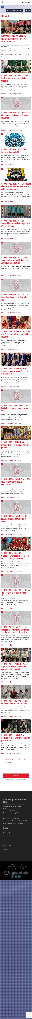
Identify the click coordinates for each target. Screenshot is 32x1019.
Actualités (14, 54)
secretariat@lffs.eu (14, 813)
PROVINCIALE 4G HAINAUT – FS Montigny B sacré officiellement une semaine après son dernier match (15, 629)
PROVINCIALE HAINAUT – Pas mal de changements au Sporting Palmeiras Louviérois (15, 115)
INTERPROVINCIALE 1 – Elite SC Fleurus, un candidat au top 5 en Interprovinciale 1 (13, 38)
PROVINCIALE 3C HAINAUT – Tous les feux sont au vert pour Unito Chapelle (14, 78)
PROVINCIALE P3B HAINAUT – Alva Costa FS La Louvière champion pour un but (15, 408)
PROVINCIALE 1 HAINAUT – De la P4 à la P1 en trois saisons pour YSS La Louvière (15, 334)
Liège (5, 841)
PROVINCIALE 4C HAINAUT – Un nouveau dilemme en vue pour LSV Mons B (14, 518)
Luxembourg (7, 845)
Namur (5, 849)
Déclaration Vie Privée (16, 864)
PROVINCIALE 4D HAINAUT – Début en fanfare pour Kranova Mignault (15, 702)
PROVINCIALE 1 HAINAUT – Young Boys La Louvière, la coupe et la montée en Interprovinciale (14, 666)
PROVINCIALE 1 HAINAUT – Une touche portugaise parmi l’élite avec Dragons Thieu (15, 371)
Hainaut (20, 54)
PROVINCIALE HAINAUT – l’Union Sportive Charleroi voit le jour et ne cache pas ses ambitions (15, 260)
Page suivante (8, 762)
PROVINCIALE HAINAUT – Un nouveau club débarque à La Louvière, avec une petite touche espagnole (16, 186)
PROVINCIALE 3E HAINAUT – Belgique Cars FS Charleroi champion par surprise (15, 737)
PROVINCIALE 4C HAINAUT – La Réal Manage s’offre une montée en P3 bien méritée (15, 481)
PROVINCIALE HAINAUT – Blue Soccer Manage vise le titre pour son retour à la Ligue (15, 223)
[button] (27, 2)
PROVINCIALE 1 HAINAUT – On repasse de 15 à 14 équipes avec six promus (15, 445)
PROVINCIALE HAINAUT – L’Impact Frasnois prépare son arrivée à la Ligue (15, 297)
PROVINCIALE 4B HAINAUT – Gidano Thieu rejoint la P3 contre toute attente (15, 592)
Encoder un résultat (16, 10)
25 (24, 760)
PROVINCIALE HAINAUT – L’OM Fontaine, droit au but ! (13, 151)
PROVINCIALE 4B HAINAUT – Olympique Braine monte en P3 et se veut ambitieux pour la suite (15, 555)
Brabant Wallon (8, 833)
